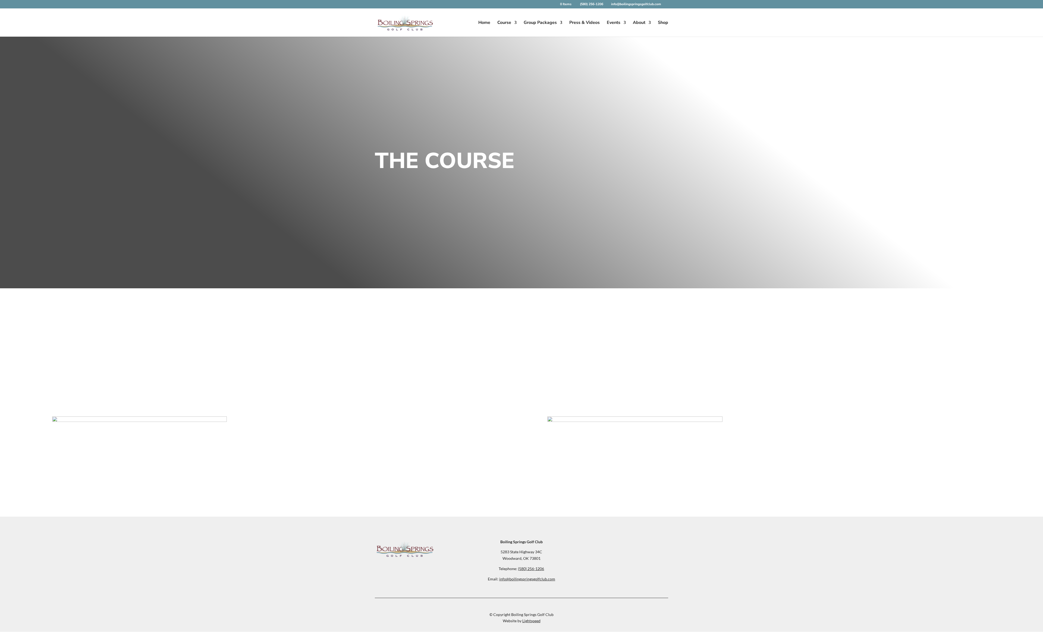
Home (484, 23)
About (639, 23)
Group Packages (540, 23)
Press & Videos (584, 23)
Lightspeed (531, 620)
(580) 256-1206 (592, 4)
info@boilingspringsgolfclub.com (527, 579)
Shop (663, 23)
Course (504, 23)
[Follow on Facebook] (624, 544)
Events (613, 23)
